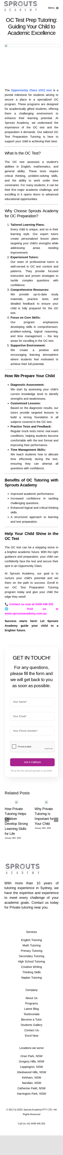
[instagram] (31, 919)
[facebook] (26, 919)
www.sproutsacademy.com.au (26, 613)
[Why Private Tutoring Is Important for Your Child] (46, 802)
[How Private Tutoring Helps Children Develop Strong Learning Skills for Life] (16, 802)
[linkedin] (37, 919)
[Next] (56, 820)
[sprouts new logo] (20, 2)
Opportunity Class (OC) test (31, 90)
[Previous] (7, 820)
